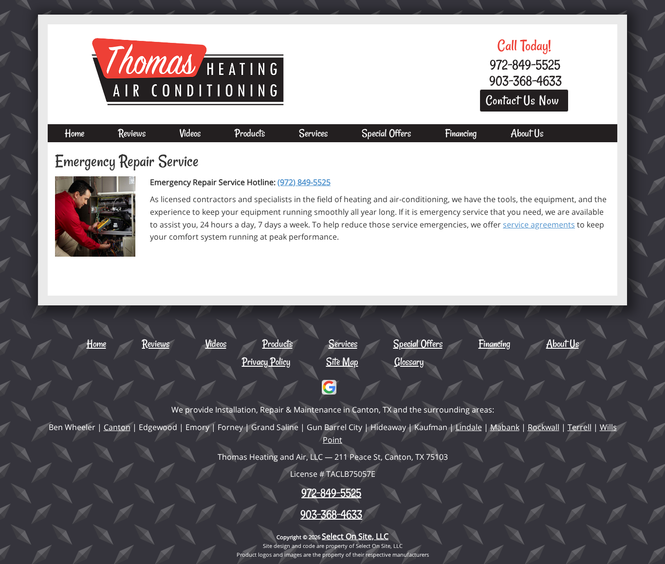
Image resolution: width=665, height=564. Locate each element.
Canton (117, 427)
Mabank (504, 427)
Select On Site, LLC (355, 536)
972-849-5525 (331, 493)
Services (313, 133)
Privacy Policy (266, 361)
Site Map (342, 361)
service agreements (539, 224)
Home (74, 133)
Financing (461, 133)
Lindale (469, 427)
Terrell (579, 427)
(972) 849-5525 (304, 182)
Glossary (409, 361)
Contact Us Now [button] (524, 100)
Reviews (132, 133)
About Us (527, 133)
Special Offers (386, 133)
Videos (190, 133)
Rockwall (543, 427)
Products (250, 133)
